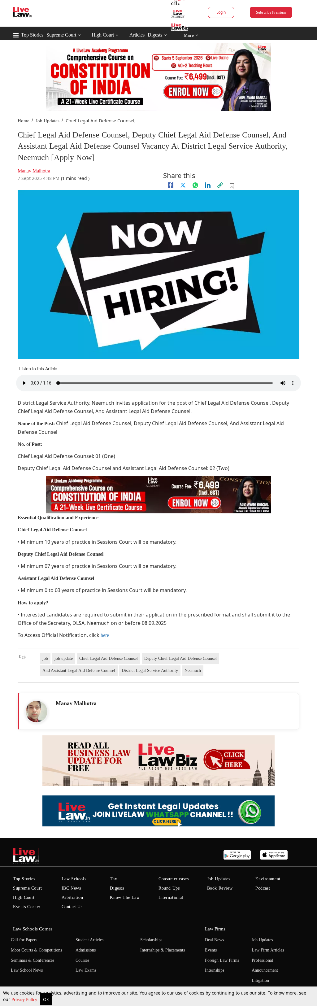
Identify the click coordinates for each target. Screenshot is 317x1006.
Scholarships (151, 940)
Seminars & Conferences (32, 960)
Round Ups (169, 888)
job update (63, 658)
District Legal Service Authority (150, 670)
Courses (82, 960)
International (170, 897)
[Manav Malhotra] (36, 711)
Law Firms (215, 928)
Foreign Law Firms (222, 960)
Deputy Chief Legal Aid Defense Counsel (180, 658)
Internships (214, 970)
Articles (137, 34)
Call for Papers (24, 940)
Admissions (86, 950)
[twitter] (183, 185)
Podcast (262, 888)
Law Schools (74, 879)
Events (211, 950)
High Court (103, 34)
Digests (155, 34)
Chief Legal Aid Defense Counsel (108, 658)
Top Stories (32, 34)
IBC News (71, 888)
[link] (220, 185)
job (45, 658)
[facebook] (170, 185)
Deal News (214, 940)
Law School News (27, 970)
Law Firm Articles (268, 950)
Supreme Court (61, 34)
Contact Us (72, 906)
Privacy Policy (24, 999)
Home (23, 120)
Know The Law (125, 897)
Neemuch (193, 670)
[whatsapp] (195, 185)
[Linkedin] (208, 185)
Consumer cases (173, 879)
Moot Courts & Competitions (36, 950)
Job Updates (47, 120)
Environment (267, 879)
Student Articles (89, 940)
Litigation (260, 980)
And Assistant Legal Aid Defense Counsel (78, 670)
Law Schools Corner (32, 928)
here (105, 635)
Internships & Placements (162, 950)
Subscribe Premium (271, 12)
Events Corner (27, 906)
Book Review (220, 888)
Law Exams (86, 970)
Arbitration (72, 897)
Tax (113, 879)
